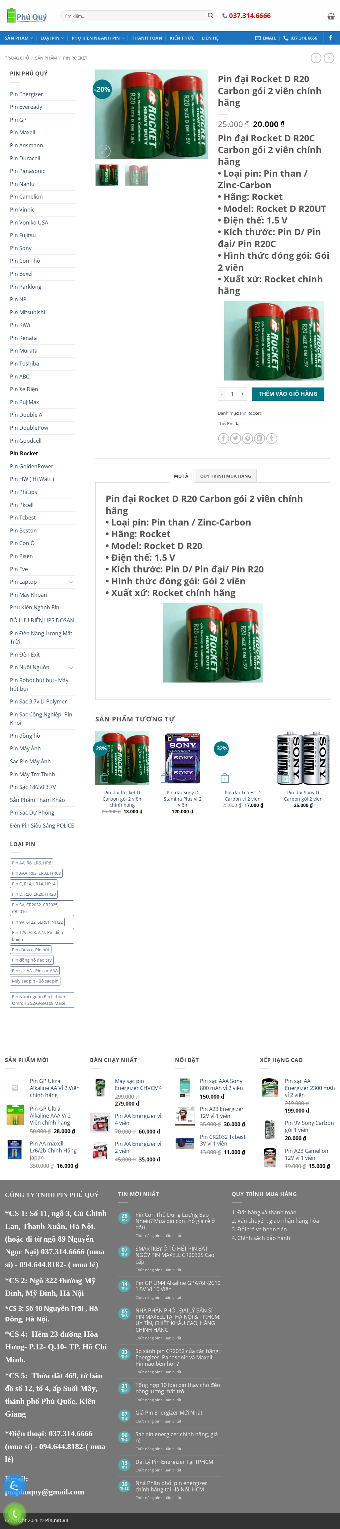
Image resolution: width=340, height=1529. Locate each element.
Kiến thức (182, 38)
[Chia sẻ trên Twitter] (235, 438)
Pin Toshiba (24, 363)
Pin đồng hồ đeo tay (32, 960)
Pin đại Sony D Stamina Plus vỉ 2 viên (183, 799)
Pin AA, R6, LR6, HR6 (31, 863)
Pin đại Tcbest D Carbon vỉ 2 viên (243, 796)
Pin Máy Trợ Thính (32, 774)
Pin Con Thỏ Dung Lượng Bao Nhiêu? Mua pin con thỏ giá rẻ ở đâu (175, 1221)
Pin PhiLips (23, 492)
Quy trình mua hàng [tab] (225, 476)
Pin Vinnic (22, 209)
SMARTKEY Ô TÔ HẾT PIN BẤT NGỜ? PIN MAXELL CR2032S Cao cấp (174, 1255)
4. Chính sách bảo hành (261, 1238)
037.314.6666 (64, 1251)
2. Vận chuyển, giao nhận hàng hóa (275, 1220)
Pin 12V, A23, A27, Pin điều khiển (37, 935)
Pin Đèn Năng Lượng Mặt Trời (41, 638)
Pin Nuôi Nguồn (29, 667)
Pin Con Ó (22, 543)
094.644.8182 (41, 1264)
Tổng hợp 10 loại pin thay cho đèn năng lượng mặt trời (177, 1388)
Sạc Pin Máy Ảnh (30, 761)
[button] (331, 16)
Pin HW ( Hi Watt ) (32, 479)
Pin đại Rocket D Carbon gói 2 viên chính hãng (122, 799)
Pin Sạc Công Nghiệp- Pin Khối (41, 719)
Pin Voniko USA (29, 222)
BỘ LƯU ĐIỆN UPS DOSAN (42, 620)
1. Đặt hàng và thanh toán (264, 1212)
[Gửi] (210, 16)
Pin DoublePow (29, 427)
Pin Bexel (21, 273)
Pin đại (233, 423)
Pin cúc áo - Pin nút (30, 950)
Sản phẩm (17, 38)
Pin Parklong (26, 286)
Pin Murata (24, 350)
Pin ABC (19, 376)
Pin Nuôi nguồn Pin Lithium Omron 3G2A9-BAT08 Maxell (39, 1000)
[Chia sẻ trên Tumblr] (271, 438)
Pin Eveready (26, 106)
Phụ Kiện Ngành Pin (96, 38)
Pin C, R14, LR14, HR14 (33, 884)
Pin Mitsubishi (27, 312)
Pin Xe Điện (24, 389)
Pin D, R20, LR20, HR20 (34, 894)
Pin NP (18, 299)
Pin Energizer (26, 94)
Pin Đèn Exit (25, 654)
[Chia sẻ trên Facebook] (223, 438)
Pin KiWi (20, 325)
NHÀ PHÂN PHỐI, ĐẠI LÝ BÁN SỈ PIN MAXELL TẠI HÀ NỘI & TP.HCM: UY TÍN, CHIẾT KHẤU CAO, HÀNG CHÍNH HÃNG (177, 1320)
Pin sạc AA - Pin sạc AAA (35, 971)
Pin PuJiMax (24, 402)
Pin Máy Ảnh (25, 748)
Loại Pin (50, 38)
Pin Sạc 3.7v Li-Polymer (38, 701)
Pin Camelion (26, 196)
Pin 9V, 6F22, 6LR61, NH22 (37, 922)
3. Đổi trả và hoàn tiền (259, 1229)
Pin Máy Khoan (28, 594)
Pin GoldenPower (31, 466)
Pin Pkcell (22, 505)
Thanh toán (147, 38)
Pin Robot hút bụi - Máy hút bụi (39, 684)
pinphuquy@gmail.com (44, 1491)
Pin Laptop (23, 581)
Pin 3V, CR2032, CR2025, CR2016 (35, 908)
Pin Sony (21, 248)
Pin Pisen (21, 556)
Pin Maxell (22, 132)
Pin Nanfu (22, 184)
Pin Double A (26, 414)
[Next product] (316, 58)
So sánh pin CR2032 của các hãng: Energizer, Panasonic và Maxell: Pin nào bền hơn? (177, 1357)
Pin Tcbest (23, 517)
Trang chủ (17, 58)
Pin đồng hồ (25, 735)
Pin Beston (23, 530)
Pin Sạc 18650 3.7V (33, 787)
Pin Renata (23, 338)
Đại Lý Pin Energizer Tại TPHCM (174, 1462)
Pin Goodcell (26, 440)
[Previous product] (329, 58)
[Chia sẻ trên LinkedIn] (259, 438)
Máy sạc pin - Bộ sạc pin (35, 981)
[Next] (197, 114)
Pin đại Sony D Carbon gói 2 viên (303, 796)
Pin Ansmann (26, 145)
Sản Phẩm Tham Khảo (37, 800)
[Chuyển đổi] (71, 582)
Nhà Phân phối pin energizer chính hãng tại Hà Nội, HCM (171, 1486)
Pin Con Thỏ (25, 260)
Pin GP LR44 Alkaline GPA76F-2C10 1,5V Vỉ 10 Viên (177, 1286)
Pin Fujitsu (23, 235)
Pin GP (18, 119)
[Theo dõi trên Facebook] (330, 38)
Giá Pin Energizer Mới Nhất (169, 1413)
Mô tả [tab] (181, 476)
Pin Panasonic (27, 171)
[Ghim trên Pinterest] (247, 438)
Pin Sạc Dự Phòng (32, 812)
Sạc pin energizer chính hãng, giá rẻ (176, 1437)
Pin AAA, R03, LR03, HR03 (36, 873)
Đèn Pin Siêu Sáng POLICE (42, 825)
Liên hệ (210, 38)
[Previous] (106, 114)
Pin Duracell (25, 158)
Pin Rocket (75, 58)
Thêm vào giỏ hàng (288, 393)
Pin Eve (19, 569)
